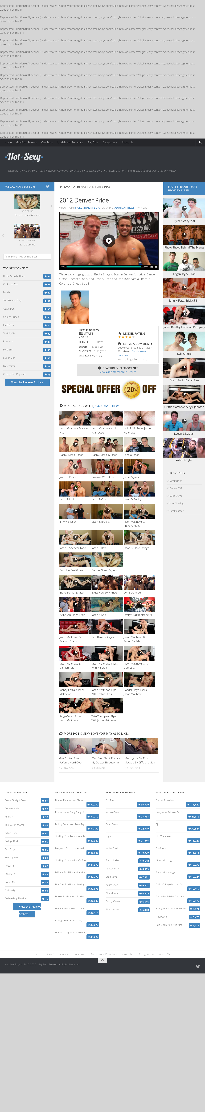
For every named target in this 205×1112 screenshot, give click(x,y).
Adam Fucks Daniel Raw (184, 380)
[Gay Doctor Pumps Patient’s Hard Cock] (75, 746)
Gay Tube (92, 142)
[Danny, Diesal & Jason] (107, 444)
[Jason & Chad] (107, 488)
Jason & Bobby (132, 499)
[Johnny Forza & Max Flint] (184, 288)
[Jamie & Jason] (139, 466)
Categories (109, 142)
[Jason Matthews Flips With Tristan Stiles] (107, 679)
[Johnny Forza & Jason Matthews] (75, 679)
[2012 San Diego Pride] (75, 604)
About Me (127, 142)
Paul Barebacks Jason (104, 637)
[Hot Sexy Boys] (24, 158)
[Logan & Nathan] (184, 421)
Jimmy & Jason (68, 521)
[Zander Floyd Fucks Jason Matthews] (139, 679)
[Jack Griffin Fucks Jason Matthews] (139, 418)
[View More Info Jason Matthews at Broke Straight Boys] (75, 307)
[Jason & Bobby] (139, 488)
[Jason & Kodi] (107, 604)
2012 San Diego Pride (72, 615)
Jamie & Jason (132, 477)
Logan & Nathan (184, 433)
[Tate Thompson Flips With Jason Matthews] (107, 705)
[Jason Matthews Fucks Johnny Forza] (107, 653)
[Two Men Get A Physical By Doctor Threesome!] (108, 746)
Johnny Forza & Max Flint (184, 300)
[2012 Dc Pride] (139, 582)
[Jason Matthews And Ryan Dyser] (107, 418)
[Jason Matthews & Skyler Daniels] (139, 626)
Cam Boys (47, 142)
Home (8, 142)
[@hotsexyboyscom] (48, 186)
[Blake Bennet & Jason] (75, 582)
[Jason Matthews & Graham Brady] (75, 626)
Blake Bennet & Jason (72, 592)
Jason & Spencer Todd (72, 548)
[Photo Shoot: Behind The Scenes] (184, 235)
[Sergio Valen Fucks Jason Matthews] (75, 705)
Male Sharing (176, 503)
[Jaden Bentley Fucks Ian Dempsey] (184, 315)
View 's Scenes (118, 372)
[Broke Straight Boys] (109, 399)
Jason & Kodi (99, 615)
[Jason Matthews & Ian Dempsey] (139, 653)
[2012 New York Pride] (107, 582)
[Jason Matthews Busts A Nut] (75, 418)
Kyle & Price (184, 354)
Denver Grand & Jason (104, 570)
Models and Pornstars (70, 142)
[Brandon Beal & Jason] (75, 559)
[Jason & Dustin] (75, 466)
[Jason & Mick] (75, 488)
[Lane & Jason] (139, 444)
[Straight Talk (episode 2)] (139, 604)
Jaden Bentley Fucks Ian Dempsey (184, 327)
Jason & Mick (67, 499)
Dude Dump (176, 495)
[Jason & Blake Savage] (139, 537)
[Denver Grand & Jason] (107, 559)
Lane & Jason (131, 455)
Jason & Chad (99, 499)
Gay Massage (176, 510)
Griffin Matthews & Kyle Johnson (184, 407)
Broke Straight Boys (87, 207)
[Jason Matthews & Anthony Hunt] (139, 511)
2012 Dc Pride (132, 592)
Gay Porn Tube (91, 186)
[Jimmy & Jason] (75, 511)
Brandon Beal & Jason (72, 570)
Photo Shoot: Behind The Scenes (184, 247)
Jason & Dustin (68, 477)
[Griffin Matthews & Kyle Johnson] (184, 394)
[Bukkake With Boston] (107, 466)
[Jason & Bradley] (107, 511)
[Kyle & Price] (184, 341)
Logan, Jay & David (184, 274)
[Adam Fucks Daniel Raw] (184, 368)
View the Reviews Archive (27, 382)
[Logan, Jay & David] (184, 261)
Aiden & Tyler (184, 460)
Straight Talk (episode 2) (138, 615)
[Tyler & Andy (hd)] (184, 208)
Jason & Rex (98, 548)
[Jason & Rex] (107, 537)
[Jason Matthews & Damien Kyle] (75, 653)
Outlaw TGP (175, 488)
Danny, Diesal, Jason (71, 455)
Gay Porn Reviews (26, 142)
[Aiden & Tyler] (184, 448)
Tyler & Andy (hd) (184, 221)
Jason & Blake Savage (136, 548)
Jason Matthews (107, 406)
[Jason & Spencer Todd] (75, 537)
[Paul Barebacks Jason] (107, 626)
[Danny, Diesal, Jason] (75, 444)
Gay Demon (175, 480)
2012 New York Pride (104, 592)
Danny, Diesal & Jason (104, 455)
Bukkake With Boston (103, 477)
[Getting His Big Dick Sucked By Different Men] (141, 746)
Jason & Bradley (100, 521)
